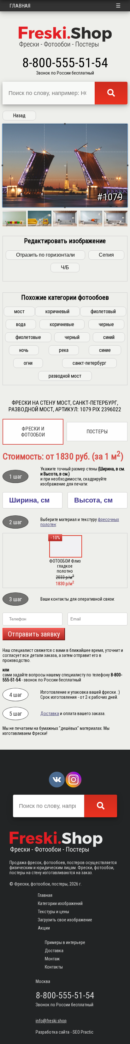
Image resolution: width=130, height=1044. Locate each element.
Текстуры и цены (53, 911)
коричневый (57, 311)
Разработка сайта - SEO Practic (64, 1032)
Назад (19, 116)
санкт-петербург (89, 363)
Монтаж (52, 958)
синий (109, 337)
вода (21, 324)
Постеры (97, 432)
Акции (44, 927)
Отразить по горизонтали (45, 255)
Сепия (106, 255)
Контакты (54, 966)
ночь (23, 350)
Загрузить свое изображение (65, 919)
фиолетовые (28, 337)
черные (106, 324)
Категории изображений (60, 903)
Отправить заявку (34, 634)
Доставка (49, 713)
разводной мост (65, 376)
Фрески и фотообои (33, 432)
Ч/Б (65, 267)
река (63, 350)
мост (19, 311)
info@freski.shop (51, 1020)
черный (72, 337)
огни (28, 363)
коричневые (62, 324)
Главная (20, 6)
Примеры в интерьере (65, 942)
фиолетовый (103, 311)
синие (105, 350)
